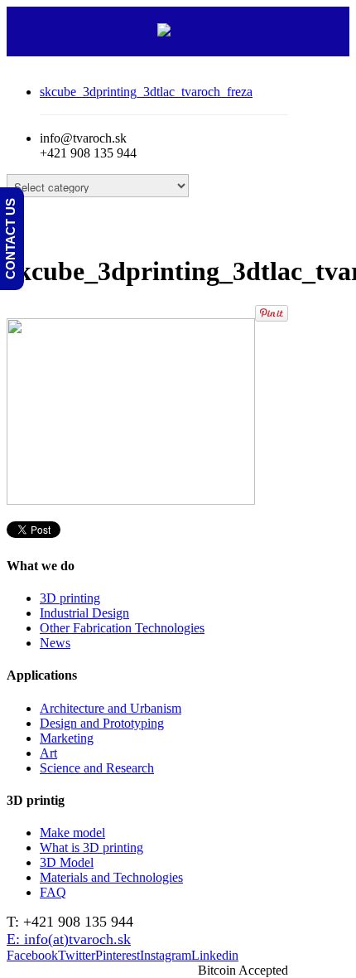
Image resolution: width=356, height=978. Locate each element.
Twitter (76, 955)
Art (48, 753)
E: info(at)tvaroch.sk (69, 939)
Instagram (165, 955)
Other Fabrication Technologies (122, 628)
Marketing (67, 738)
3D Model (67, 862)
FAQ (53, 892)
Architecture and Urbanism (110, 708)
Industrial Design (84, 613)
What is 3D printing (91, 847)
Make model (72, 832)
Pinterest (117, 955)
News (55, 643)
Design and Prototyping (102, 723)
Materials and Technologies (111, 877)
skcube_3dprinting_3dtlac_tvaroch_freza (146, 92)
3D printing (70, 598)
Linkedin (214, 955)
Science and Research (97, 768)
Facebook (32, 955)
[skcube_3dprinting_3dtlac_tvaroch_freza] (131, 500)
